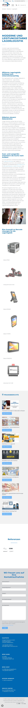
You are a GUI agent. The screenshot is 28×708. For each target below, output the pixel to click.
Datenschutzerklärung (7, 625)
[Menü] (12, 5)
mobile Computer (17, 166)
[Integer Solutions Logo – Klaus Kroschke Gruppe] (6, 4)
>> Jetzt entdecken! (7, 680)
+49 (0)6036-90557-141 (8, 670)
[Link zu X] (17, 704)
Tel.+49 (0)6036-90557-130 (8, 690)
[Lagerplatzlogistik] (10, 487)
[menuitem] (12, 5)
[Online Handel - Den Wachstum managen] (10, 438)
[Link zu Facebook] (21, 704)
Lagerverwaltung (8, 161)
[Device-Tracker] (10, 505)
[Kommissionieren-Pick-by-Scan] (10, 421)
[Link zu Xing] (23, 704)
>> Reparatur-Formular (8, 691)
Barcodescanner (21, 164)
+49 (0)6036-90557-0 (19, 1)
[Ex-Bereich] (10, 471)
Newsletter (20, 700)
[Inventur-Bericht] (10, 454)
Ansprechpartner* (6, 587)
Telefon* (4, 593)
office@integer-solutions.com (10, 646)
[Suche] (15, 5)
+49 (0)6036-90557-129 (8, 659)
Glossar (15, 700)
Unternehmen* (5, 581)
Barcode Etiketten (8, 166)
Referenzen (14, 539)
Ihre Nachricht (5, 605)
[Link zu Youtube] (19, 704)
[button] (2, 705)
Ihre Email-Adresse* (6, 599)
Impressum (21, 699)
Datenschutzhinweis (8, 700)
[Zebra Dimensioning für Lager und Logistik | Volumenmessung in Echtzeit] (10, 404)
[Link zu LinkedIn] (25, 704)
